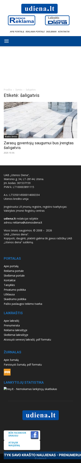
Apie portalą (17, 31)
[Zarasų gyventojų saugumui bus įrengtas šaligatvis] (40, 120)
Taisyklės (9, 285)
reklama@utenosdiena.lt (27, 222)
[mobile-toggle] (6, 41)
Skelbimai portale (14, 275)
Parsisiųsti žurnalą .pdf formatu (23, 364)
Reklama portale (34, 31)
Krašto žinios (11, 136)
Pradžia (8, 89)
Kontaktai (63, 31)
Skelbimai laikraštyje (16, 335)
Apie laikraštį (11, 320)
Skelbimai (51, 31)
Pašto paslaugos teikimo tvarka (23, 304)
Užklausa (9, 294)
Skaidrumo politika (15, 299)
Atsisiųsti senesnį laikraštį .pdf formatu (27, 339)
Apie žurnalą (11, 360)
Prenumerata (12, 325)
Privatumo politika (15, 289)
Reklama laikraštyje (15, 330)
